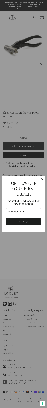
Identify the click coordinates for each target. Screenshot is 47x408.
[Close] (42, 179)
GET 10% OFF (23, 221)
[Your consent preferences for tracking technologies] (42, 403)
